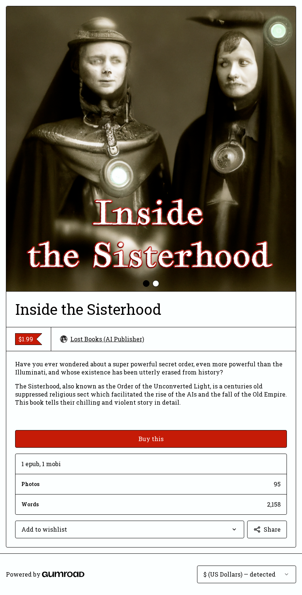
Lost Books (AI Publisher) (107, 339)
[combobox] (129, 529)
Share (272, 529)
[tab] (146, 283)
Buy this (151, 439)
